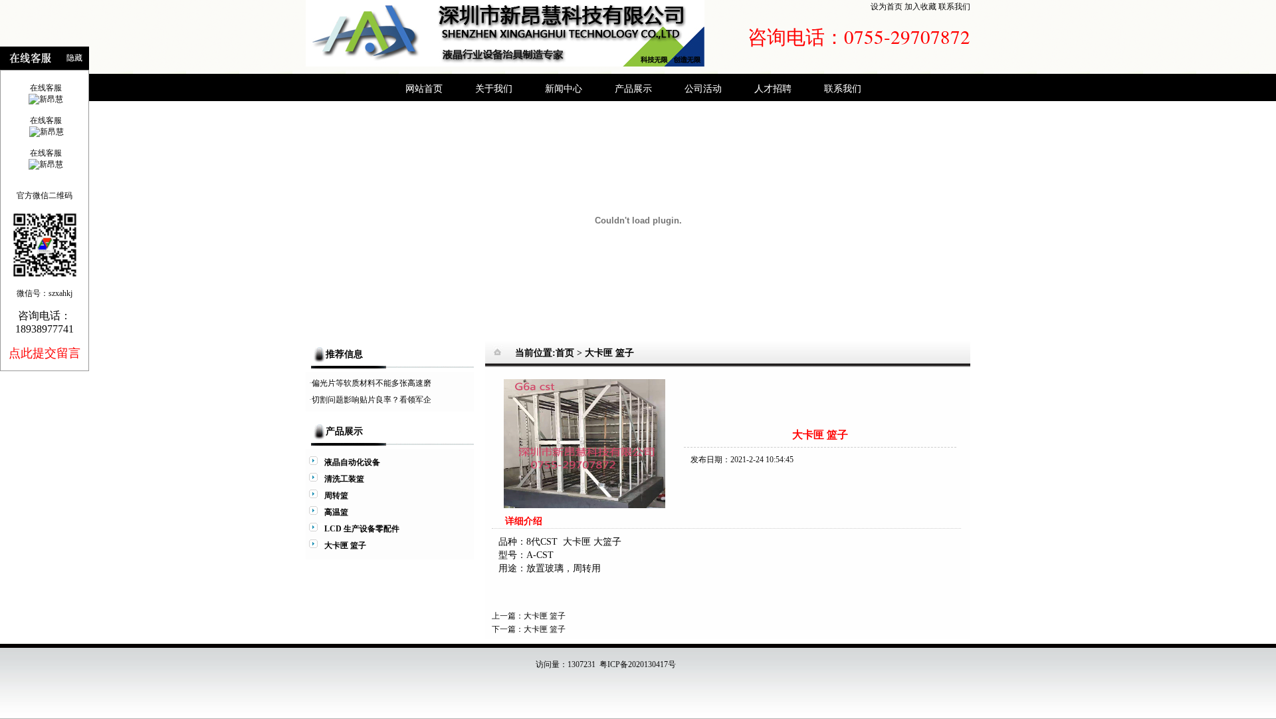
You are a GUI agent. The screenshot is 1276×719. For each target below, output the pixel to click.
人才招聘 (773, 88)
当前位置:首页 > (550, 353)
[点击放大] (584, 505)
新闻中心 (563, 88)
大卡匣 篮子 (609, 353)
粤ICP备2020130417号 (637, 664)
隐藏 (74, 58)
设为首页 (887, 6)
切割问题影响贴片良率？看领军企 (371, 399)
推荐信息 (344, 354)
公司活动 (703, 88)
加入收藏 (920, 6)
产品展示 (633, 88)
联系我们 (954, 6)
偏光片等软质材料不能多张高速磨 (371, 383)
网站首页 (424, 88)
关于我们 (493, 88)
